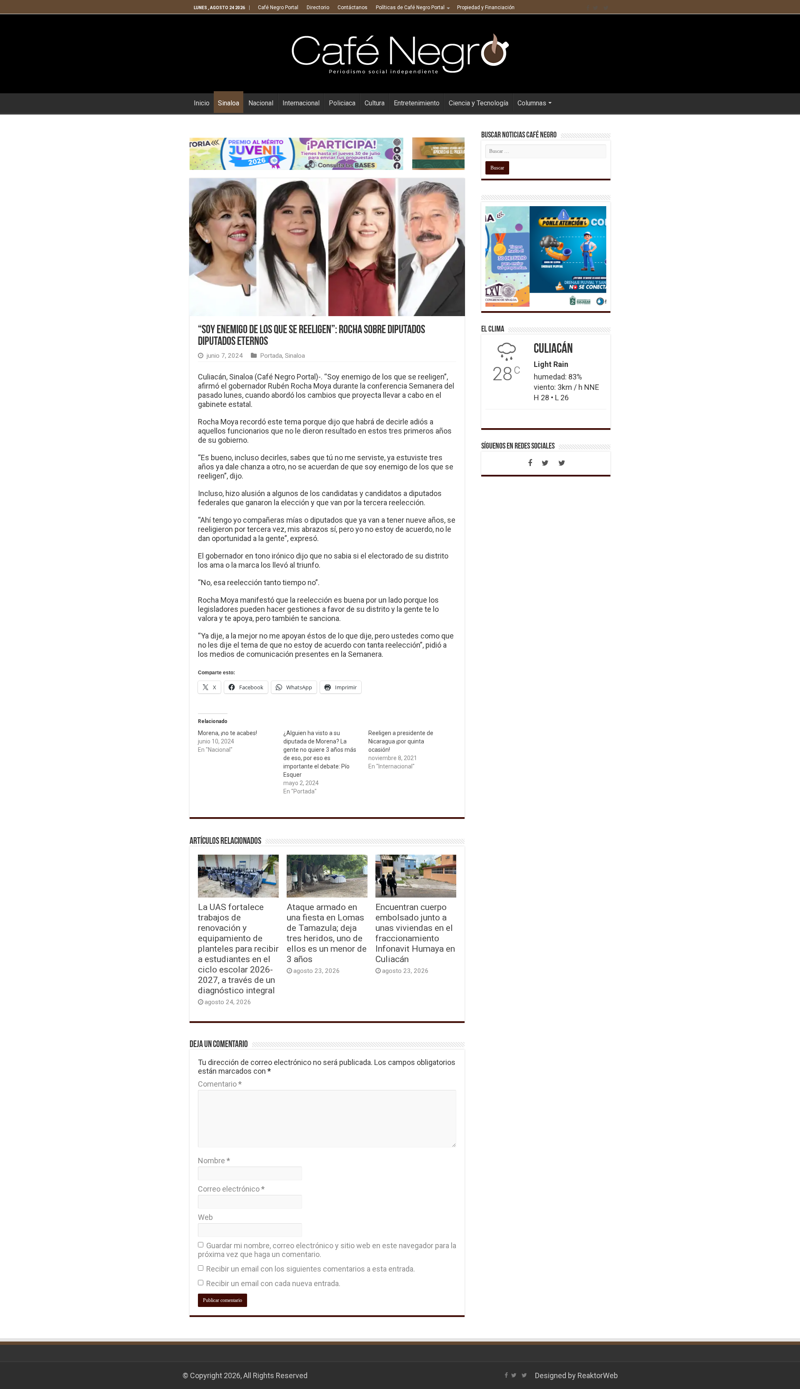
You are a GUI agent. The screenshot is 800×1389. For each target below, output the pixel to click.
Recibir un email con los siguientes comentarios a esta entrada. (310, 1268)
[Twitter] (595, 8)
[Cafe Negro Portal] (400, 52)
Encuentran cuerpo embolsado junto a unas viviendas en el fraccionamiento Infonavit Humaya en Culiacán (415, 933)
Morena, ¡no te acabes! (227, 733)
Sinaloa (228, 103)
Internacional (301, 103)
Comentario (220, 1084)
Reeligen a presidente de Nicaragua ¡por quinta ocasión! (400, 741)
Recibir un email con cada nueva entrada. (273, 1283)
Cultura (375, 103)
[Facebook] (587, 8)
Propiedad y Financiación (486, 7)
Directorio (318, 7)
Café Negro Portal (278, 7)
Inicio (202, 103)
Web (205, 1217)
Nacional (260, 103)
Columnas (532, 103)
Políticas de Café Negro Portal (410, 7)
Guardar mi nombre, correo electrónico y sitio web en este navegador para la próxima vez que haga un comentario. (327, 1250)
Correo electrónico (231, 1189)
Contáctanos (353, 7)
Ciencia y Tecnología (478, 103)
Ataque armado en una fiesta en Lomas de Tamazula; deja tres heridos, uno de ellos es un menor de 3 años (327, 933)
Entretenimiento (417, 103)
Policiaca (342, 103)
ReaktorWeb (598, 1375)
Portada (271, 355)
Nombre (214, 1160)
